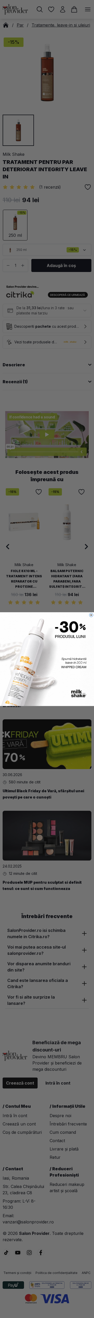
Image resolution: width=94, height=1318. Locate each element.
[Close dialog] (91, 615)
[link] (47, 659)
